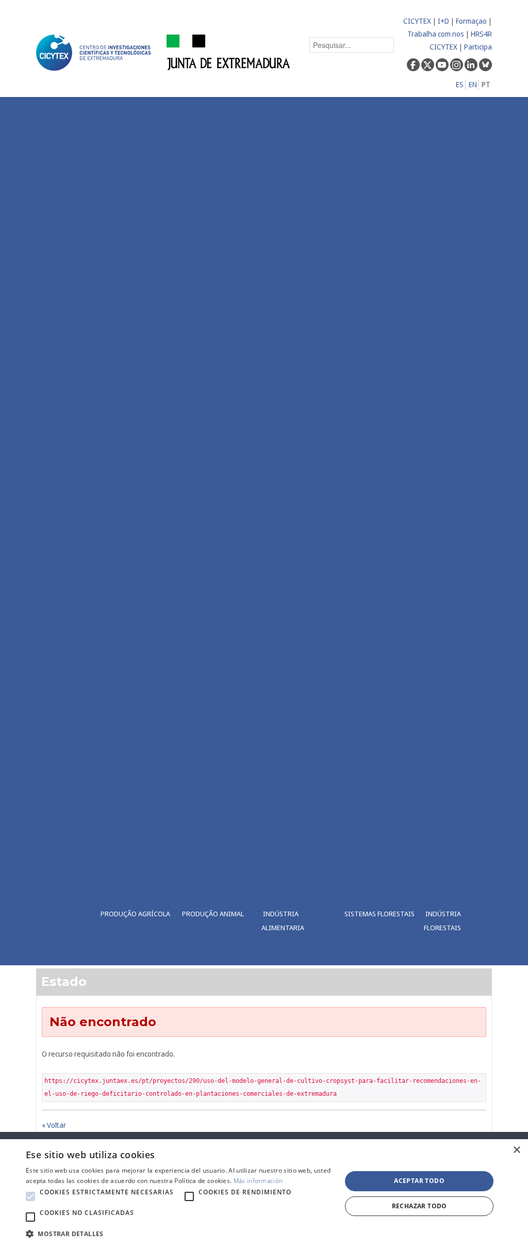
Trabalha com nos (435, 34)
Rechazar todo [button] (419, 1206)
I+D (443, 21)
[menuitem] (131, 531)
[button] (30, 1196)
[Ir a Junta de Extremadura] (229, 52)
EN (473, 84)
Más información (258, 1180)
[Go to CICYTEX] (95, 53)
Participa (478, 47)
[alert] (264, 1193)
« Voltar (54, 1125)
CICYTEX (417, 21)
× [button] (516, 1150)
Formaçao (471, 21)
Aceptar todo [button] (419, 1180)
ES (460, 84)
